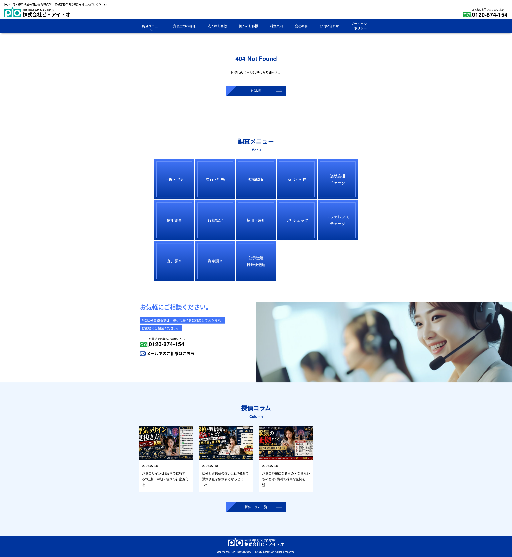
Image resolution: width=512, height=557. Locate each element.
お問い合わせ (329, 26)
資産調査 (215, 261)
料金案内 (276, 26)
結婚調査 (256, 179)
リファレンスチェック (337, 220)
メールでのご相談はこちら (171, 353)
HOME (256, 90)
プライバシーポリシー (360, 25)
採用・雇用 (256, 220)
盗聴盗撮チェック (337, 179)
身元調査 (174, 261)
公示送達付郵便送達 (256, 261)
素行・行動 (215, 179)
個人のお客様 (248, 26)
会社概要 (301, 26)
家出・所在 (296, 179)
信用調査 (174, 220)
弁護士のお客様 (184, 26)
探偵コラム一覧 (256, 507)
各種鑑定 (215, 220)
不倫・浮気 (174, 179)
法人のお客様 (217, 26)
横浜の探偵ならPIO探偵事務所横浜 (255, 551)
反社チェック (296, 220)
